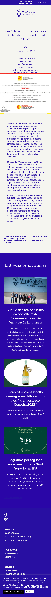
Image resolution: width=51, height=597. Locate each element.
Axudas (8, 529)
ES (39, 3)
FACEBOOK (10, 550)
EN (46, 3)
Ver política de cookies (36, 587)
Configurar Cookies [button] (13, 592)
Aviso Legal (11, 533)
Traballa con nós (14, 574)
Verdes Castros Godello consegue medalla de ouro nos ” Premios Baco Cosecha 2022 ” (25, 398)
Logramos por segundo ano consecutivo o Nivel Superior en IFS (25, 464)
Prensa (8, 567)
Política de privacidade (17, 537)
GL (43, 3)
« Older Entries (13, 498)
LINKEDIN (9, 557)
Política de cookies (15, 540)
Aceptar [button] (29, 591)
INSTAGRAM (10, 554)
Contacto (10, 570)
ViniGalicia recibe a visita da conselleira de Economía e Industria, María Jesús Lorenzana (25, 316)
